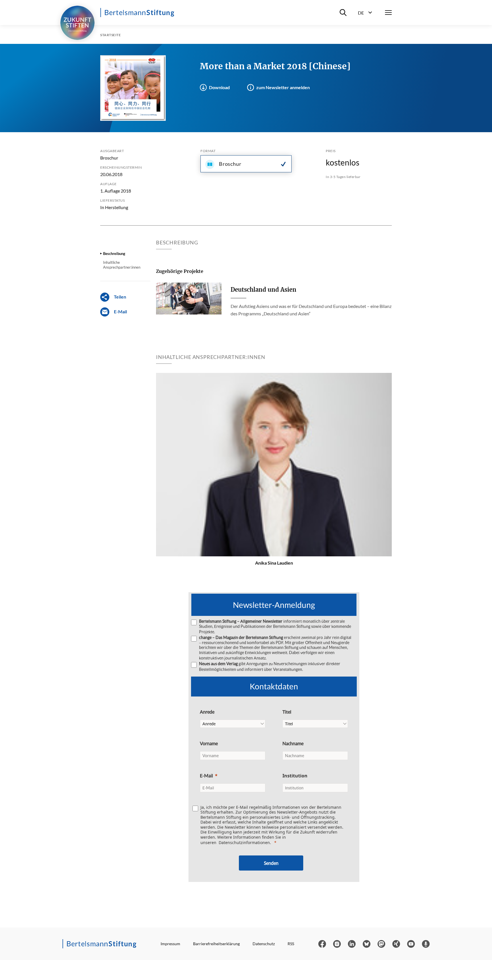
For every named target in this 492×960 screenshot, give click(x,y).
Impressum (170, 943)
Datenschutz (264, 943)
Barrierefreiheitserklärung (216, 943)
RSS (291, 943)
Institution (295, 776)
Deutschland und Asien (263, 289)
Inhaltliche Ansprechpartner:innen (121, 264)
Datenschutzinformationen (244, 842)
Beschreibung (114, 253)
